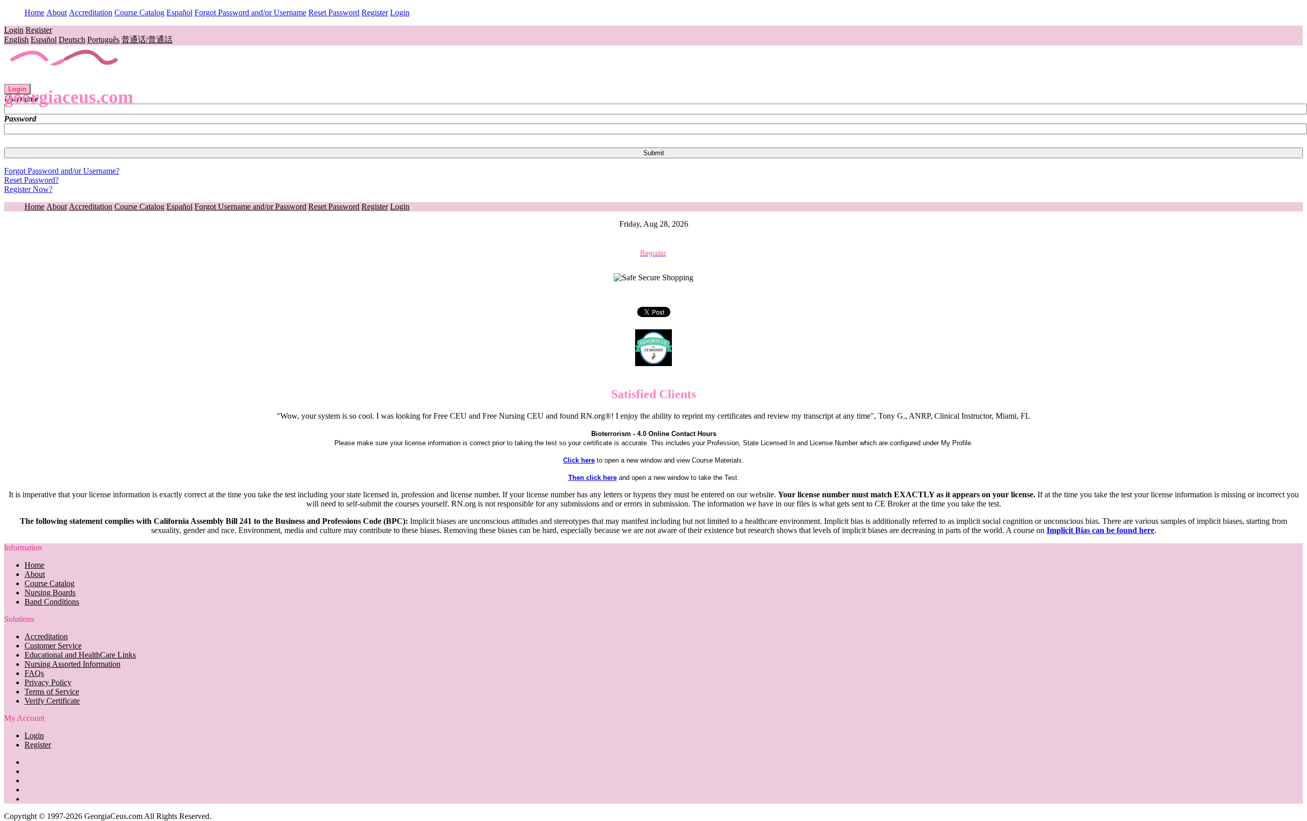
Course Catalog (139, 12)
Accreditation (90, 12)
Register (374, 12)
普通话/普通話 (147, 39)
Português (103, 39)
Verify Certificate (52, 700)
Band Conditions (52, 601)
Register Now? (28, 189)
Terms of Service (52, 691)
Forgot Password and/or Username (250, 12)
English (16, 39)
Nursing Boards (50, 592)
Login (399, 12)
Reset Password (333, 12)
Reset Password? (31, 180)
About (56, 12)
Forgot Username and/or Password (250, 206)
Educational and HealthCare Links (80, 654)
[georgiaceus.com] (64, 79)
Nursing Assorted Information (72, 664)
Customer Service (53, 645)
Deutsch (72, 39)
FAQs (34, 673)
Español (179, 12)
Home (34, 12)
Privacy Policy (48, 682)
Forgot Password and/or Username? (61, 170)
